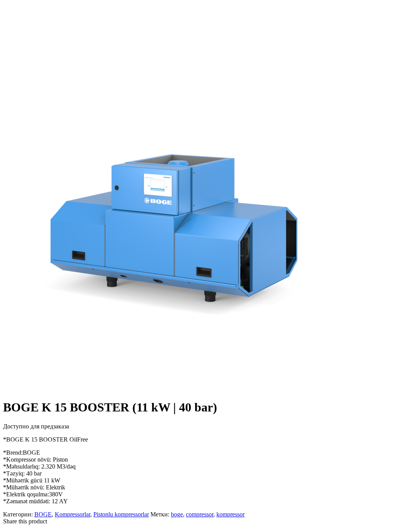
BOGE (43, 514)
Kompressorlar (72, 514)
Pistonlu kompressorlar (121, 514)
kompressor (230, 514)
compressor (199, 514)
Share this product (25, 521)
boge (177, 514)
